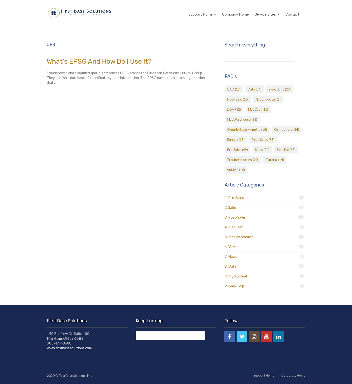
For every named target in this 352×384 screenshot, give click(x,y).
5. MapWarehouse (239, 237)
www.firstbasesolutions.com (69, 348)
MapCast (258, 109)
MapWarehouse (242, 119)
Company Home (235, 14)
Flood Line (238, 99)
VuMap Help (234, 286)
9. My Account (236, 276)
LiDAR (234, 109)
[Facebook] (229, 336)
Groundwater (268, 99)
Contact (292, 14)
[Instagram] (254, 336)
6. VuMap (232, 246)
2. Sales (231, 207)
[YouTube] (266, 336)
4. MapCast (234, 227)
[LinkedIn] (278, 336)
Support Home (200, 14)
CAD (234, 89)
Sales (262, 149)
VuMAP (236, 170)
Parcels (235, 139)
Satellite (286, 149)
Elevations (280, 89)
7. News (231, 256)
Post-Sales (263, 139)
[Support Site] (79, 12)
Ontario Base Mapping (247, 129)
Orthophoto (286, 129)
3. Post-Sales (235, 217)
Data (254, 89)
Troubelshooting (243, 160)
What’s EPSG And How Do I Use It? (99, 61)
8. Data (230, 266)
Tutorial (275, 160)
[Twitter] (242, 336)
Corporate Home (293, 375)
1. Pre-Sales (234, 197)
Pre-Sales (237, 149)
